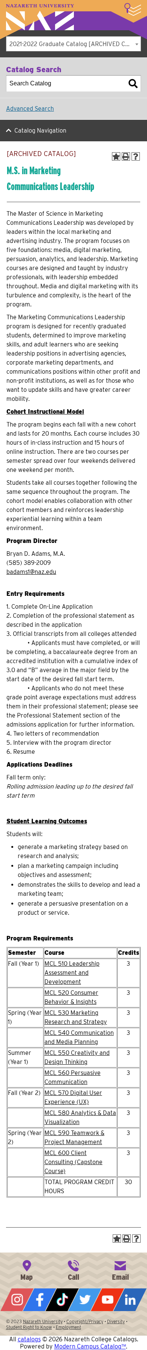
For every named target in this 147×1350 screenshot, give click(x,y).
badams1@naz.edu (31, 571)
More (132, 9)
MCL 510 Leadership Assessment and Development (72, 972)
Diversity (116, 1321)
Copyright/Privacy (84, 1321)
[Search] (133, 83)
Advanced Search (30, 108)
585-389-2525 (73, 1269)
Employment (68, 1327)
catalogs (29, 1339)
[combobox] (73, 43)
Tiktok (62, 1299)
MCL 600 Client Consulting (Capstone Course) (73, 1162)
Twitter (84, 1299)
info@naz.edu (120, 1269)
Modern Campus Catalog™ (90, 1346)
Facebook (39, 1299)
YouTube (107, 1299)
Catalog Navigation (40, 130)
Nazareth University (40, 17)
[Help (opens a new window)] (136, 156)
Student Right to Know (29, 1327)
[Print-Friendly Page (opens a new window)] (126, 156)
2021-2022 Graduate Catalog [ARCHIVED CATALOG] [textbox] (75, 44)
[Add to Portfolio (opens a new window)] (116, 156)
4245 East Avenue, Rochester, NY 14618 (26, 1269)
